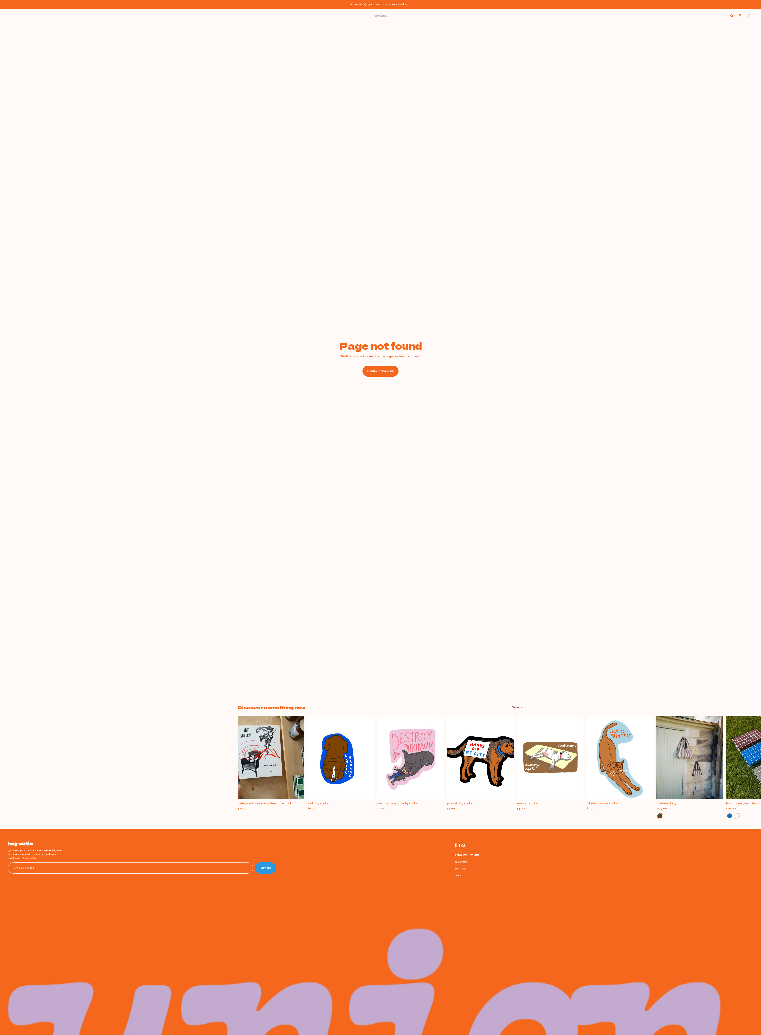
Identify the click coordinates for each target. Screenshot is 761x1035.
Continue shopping (380, 371)
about (459, 875)
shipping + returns (467, 855)
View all (517, 707)
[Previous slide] (4, 4)
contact (460, 868)
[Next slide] (756, 4)
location (461, 861)
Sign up (265, 867)
